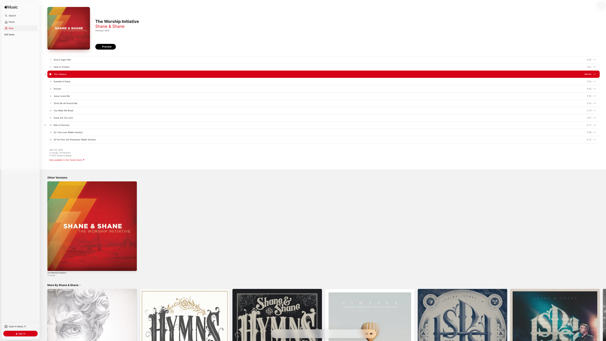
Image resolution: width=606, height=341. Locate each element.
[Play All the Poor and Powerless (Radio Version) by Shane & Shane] (50, 139)
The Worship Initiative (57, 182)
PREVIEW (587, 60)
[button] (20, 15)
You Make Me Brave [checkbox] (63, 110)
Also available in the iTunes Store (65, 160)
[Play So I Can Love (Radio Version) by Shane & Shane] (50, 132)
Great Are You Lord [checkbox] (63, 118)
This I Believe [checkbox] (60, 74)
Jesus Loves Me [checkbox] (62, 96)
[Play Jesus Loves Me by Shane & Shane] (50, 96)
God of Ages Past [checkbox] (62, 59)
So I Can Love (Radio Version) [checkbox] (68, 132)
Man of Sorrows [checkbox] (61, 125)
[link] (64, 285)
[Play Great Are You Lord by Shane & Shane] (50, 118)
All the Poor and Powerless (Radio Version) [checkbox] (75, 139)
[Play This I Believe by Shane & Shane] (50, 74)
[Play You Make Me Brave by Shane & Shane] (50, 110)
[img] (11, 7)
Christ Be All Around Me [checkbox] (65, 103)
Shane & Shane (110, 26)
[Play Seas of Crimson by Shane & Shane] (50, 67)
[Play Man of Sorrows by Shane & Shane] (50, 125)
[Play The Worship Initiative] (51, 267)
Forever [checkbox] (57, 88)
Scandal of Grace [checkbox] (62, 81)
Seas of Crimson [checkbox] (62, 67)
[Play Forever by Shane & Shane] (50, 88)
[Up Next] (366, 334)
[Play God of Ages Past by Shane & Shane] (50, 59)
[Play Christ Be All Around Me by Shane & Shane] (50, 103)
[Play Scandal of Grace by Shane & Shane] (50, 81)
